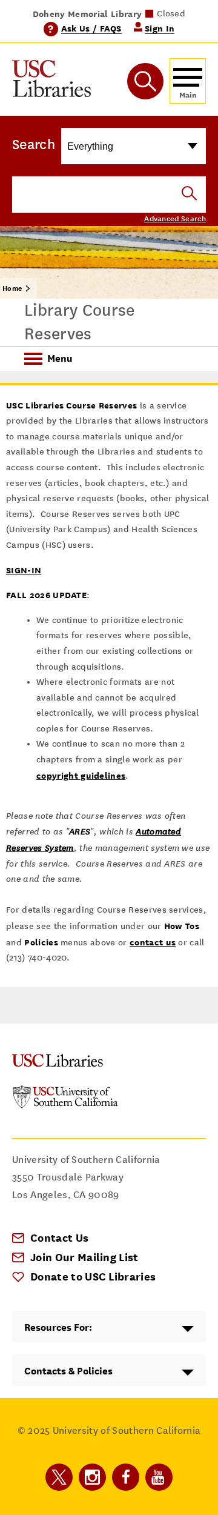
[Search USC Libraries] (189, 194)
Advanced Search (175, 219)
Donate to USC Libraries (93, 1276)
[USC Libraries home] (51, 81)
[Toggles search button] (145, 81)
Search (33, 144)
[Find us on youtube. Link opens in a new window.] (159, 1477)
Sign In (159, 28)
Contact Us (59, 1237)
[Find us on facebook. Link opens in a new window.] (125, 1477)
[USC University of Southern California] (65, 1105)
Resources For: (58, 1327)
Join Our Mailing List (84, 1257)
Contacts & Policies (68, 1371)
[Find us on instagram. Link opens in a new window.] (92, 1477)
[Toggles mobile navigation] (188, 81)
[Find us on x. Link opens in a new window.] (59, 1477)
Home (12, 288)
